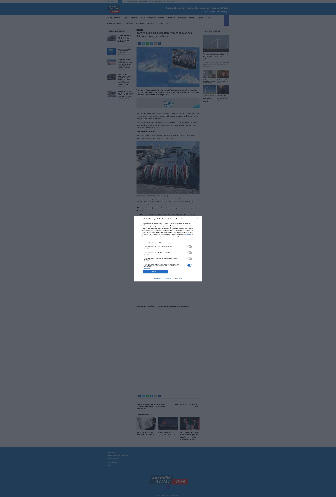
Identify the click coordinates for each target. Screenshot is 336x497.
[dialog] (168, 248)
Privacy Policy (178, 278)
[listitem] (168, 243)
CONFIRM (155, 272)
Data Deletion (158, 278)
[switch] (189, 246)
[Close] (198, 219)
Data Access (168, 278)
